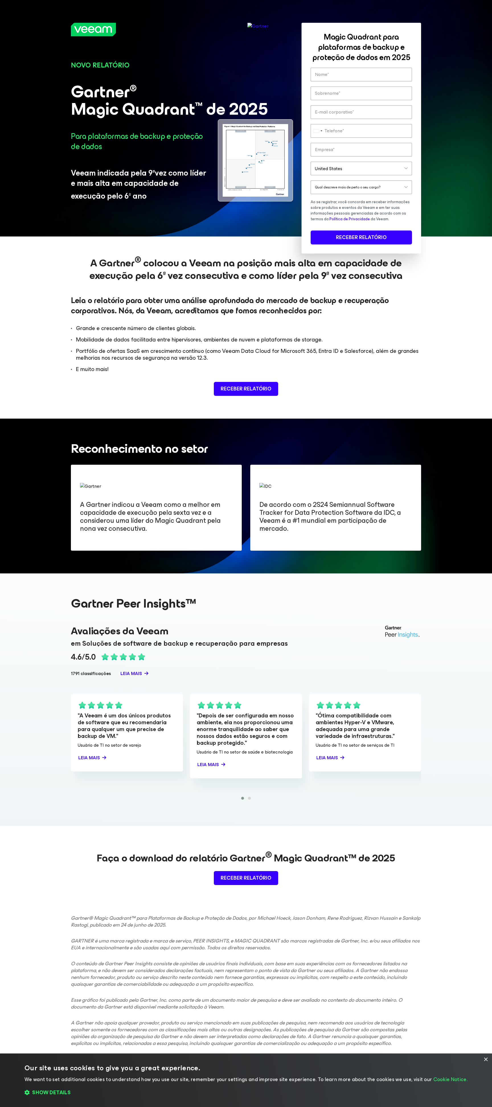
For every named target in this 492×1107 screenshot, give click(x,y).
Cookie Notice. (450, 1079)
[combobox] (317, 130)
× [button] (485, 1059)
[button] (242, 798)
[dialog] (246, 1080)
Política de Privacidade (349, 219)
